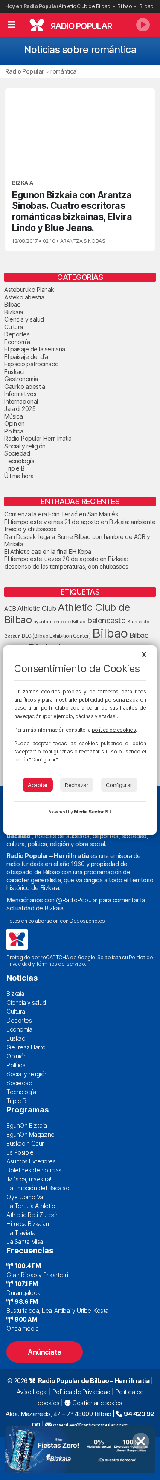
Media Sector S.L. (93, 812)
